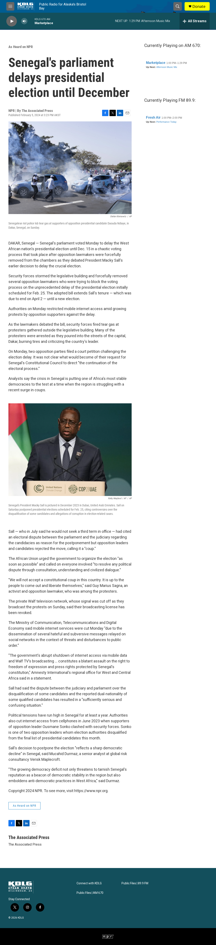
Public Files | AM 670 (90, 892)
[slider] (31, 21)
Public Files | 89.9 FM (135, 883)
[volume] (24, 21)
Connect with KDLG (89, 883)
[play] (11, 21)
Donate (198, 6)
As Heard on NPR (20, 47)
